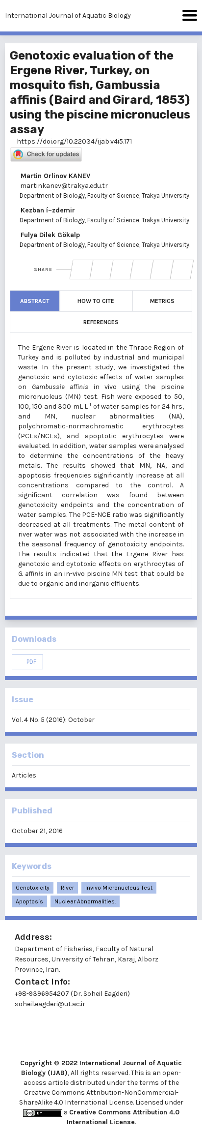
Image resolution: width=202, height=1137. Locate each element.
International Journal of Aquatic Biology (68, 15)
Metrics (162, 301)
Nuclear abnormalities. (85, 901)
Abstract (35, 301)
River (67, 887)
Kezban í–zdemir (47, 210)
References (101, 322)
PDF (30, 661)
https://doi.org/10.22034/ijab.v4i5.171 (73, 141)
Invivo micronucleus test (118, 887)
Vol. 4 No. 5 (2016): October (53, 720)
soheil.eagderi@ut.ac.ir (50, 1004)
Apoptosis (29, 901)
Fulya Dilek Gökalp (49, 235)
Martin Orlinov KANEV (54, 176)
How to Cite (95, 301)
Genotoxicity (33, 887)
